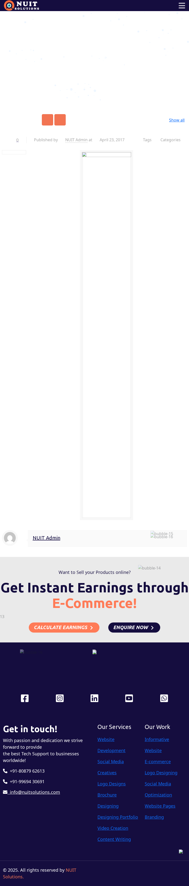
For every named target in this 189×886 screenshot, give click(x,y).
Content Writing (114, 839)
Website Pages (160, 806)
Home (90, 57)
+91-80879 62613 (26, 771)
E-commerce (158, 761)
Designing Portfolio (117, 817)
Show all (177, 120)
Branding (154, 817)
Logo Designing (161, 773)
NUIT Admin (76, 139)
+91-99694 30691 (26, 781)
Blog (108, 57)
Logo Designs (111, 784)
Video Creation (112, 828)
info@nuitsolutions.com (33, 792)
